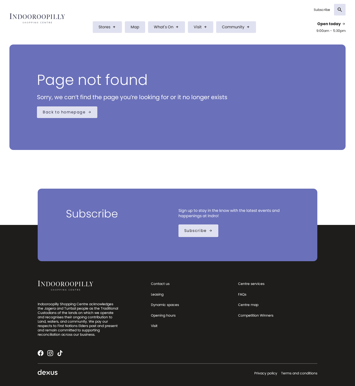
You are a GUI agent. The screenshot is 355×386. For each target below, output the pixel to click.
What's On (166, 27)
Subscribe (322, 9)
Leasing (157, 294)
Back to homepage (67, 112)
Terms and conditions (299, 373)
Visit (200, 27)
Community (236, 27)
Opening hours (163, 315)
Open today (331, 24)
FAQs (242, 294)
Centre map (248, 304)
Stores (107, 27)
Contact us (160, 283)
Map (135, 27)
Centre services (251, 283)
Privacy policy (265, 373)
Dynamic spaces (165, 304)
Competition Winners (255, 315)
